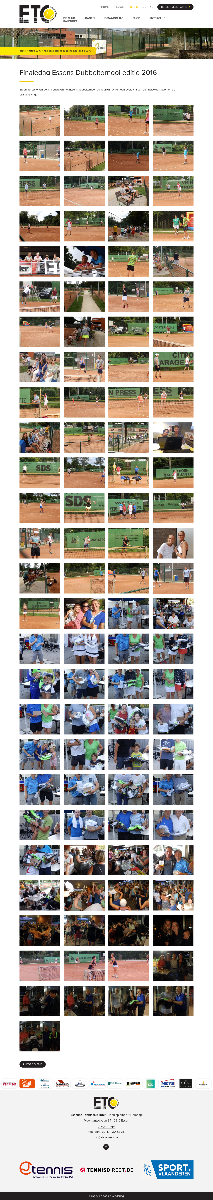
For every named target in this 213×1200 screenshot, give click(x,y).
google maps (106, 1126)
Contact (149, 7)
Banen (90, 18)
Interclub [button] (157, 18)
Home (105, 7)
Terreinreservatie (174, 7)
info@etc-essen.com (106, 1137)
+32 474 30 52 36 (112, 1131)
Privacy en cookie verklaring (106, 1196)
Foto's (133, 7)
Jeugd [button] (135, 18)
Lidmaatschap (112, 18)
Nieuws (119, 7)
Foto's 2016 (34, 1064)
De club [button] (69, 18)
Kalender (70, 21)
